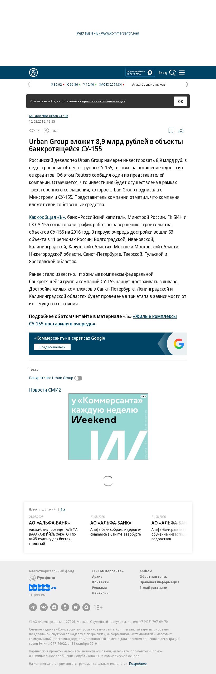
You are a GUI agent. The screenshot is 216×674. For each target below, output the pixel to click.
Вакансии (100, 593)
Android (146, 571)
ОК (180, 101)
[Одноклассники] (65, 607)
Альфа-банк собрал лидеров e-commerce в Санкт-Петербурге (115, 532)
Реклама (99, 587)
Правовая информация (159, 582)
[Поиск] (172, 72)
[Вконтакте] (44, 607)
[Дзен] (54, 607)
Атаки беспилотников (148, 84)
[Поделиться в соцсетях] (181, 130)
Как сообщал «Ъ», (47, 217)
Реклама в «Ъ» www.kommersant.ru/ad (108, 33)
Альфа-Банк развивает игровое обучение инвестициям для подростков (177, 534)
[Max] (86, 607)
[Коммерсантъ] (33, 72)
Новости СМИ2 (45, 390)
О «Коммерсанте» (108, 571)
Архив (97, 576)
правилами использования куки (103, 101)
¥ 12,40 (88, 84)
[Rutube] (76, 607)
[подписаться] (79, 378)
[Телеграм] (33, 607)
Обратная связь (153, 576)
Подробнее (138, 663)
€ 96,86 (72, 84)
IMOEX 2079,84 (110, 84)
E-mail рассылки (153, 587)
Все (63, 509)
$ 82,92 (56, 84)
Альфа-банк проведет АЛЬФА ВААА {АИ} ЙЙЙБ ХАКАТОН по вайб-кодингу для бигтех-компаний (53, 536)
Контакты (100, 582)
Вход (163, 72)
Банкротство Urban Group (48, 115)
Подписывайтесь (52, 347)
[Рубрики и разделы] (182, 72)
